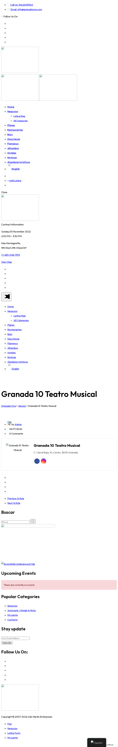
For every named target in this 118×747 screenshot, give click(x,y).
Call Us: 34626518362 (21, 4)
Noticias (12, 157)
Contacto (12, 619)
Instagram (43, 461)
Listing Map (19, 116)
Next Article (13, 503)
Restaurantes (15, 129)
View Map (6, 261)
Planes (11, 125)
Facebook (37, 461)
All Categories (21, 120)
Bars (10, 134)
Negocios (12, 111)
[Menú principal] (6, 296)
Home (10, 106)
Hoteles (11, 152)
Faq (9, 723)
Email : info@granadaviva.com (26, 9)
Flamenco (13, 143)
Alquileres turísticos (18, 162)
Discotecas (13, 139)
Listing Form (13, 733)
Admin (18, 424)
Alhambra (13, 148)
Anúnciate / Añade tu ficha (21, 610)
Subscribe (6, 643)
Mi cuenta (12, 615)
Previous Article (15, 498)
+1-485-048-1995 (10, 254)
